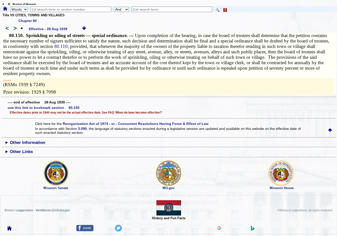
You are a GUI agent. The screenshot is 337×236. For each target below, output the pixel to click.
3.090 (82, 129)
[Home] (5, 8)
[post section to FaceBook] (85, 230)
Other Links (21, 151)
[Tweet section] (118, 230)
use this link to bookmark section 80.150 (43, 108)
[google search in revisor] (219, 229)
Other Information (27, 142)
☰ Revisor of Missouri (20, 4)
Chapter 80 (28, 21)
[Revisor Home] (9, 229)
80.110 (61, 46)
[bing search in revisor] (252, 229)
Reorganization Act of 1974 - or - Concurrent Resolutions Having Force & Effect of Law (135, 124)
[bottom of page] (84, 29)
